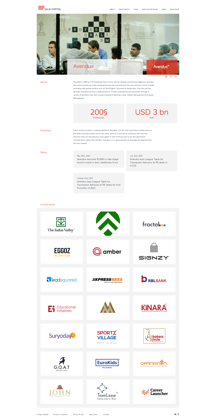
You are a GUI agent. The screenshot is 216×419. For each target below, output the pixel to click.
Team (136, 9)
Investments (124, 9)
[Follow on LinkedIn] (175, 414)
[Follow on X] (178, 414)
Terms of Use (78, 414)
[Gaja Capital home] (49, 8)
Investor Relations (150, 9)
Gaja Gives (93, 414)
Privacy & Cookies (60, 414)
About (112, 9)
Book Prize (174, 9)
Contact (106, 414)
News (164, 9)
